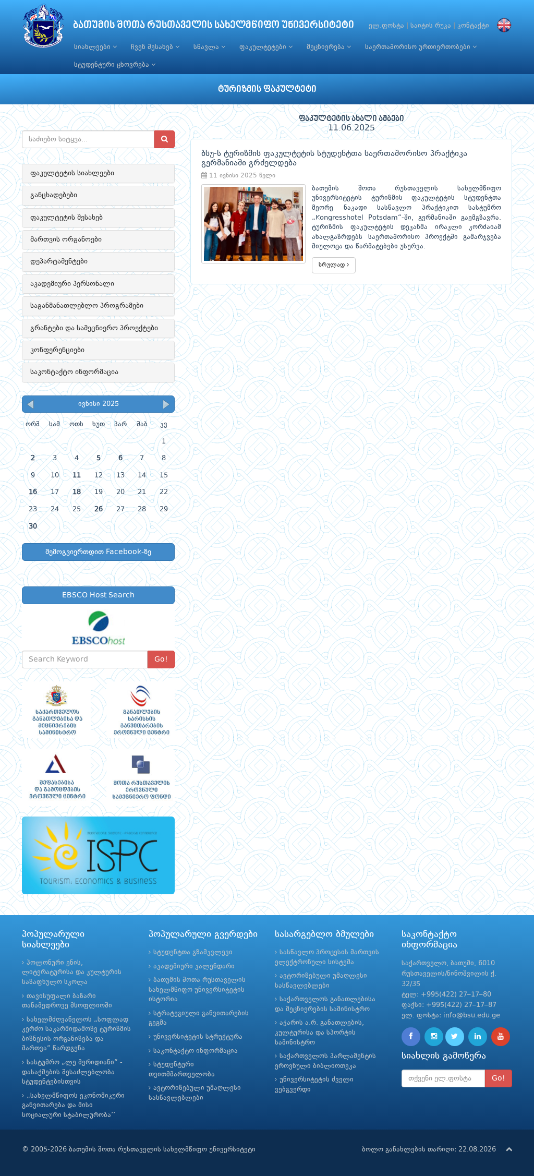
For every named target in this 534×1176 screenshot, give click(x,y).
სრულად (333, 265)
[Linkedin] (477, 1036)
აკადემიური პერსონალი (72, 283)
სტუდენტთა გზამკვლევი (193, 952)
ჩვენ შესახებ (153, 47)
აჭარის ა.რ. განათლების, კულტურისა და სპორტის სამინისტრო (319, 1032)
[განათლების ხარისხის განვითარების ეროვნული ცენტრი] (140, 710)
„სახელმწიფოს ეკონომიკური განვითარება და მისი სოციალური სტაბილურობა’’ (73, 1106)
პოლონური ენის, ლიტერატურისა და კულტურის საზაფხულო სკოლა (72, 972)
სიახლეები (93, 47)
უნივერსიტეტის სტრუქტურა (197, 1037)
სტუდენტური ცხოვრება (112, 65)
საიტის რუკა (430, 25)
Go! (161, 659)
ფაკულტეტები (263, 47)
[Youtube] (500, 1036)
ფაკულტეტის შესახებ (66, 217)
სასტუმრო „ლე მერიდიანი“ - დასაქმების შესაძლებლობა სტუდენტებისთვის (72, 1072)
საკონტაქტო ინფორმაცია (74, 372)
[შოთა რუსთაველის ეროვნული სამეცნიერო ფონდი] (140, 777)
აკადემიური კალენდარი (194, 966)
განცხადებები (53, 195)
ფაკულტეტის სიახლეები (72, 173)
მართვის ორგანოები (66, 239)
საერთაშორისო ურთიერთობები (418, 47)
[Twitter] (454, 1036)
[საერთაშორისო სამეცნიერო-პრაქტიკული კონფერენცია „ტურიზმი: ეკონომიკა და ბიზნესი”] (98, 855)
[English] (501, 25)
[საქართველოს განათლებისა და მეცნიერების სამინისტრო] (56, 710)
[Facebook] (411, 1036)
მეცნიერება (327, 47)
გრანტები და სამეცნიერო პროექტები (94, 328)
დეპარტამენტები (59, 261)
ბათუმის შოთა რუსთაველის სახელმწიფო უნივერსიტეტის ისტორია (197, 990)
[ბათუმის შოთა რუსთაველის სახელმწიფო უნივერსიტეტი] (43, 28)
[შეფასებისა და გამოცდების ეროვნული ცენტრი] (56, 777)
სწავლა (207, 47)
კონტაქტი (473, 25)
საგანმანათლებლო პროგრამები (86, 305)
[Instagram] (433, 1036)
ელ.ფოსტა (386, 25)
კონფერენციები (57, 350)
